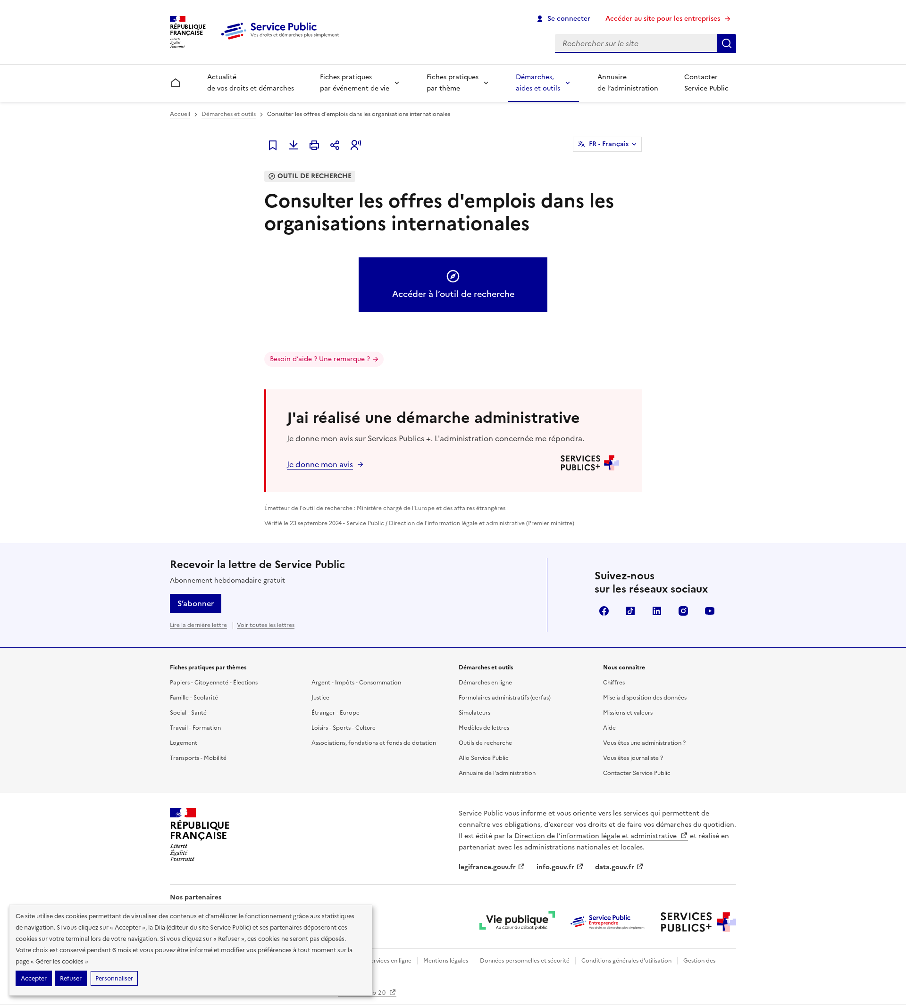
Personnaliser (114, 978)
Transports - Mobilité (198, 758)
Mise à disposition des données (645, 697)
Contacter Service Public (706, 82)
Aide (609, 728)
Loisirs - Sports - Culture (343, 728)
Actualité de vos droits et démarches (250, 82)
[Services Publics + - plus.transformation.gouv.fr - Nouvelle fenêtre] (698, 922)
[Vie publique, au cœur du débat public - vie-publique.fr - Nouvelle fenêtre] (517, 922)
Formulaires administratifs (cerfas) (505, 697)
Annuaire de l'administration (497, 773)
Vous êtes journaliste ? (633, 758)
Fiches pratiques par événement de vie (354, 82)
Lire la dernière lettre (198, 625)
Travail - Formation (195, 728)
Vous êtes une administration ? (644, 743)
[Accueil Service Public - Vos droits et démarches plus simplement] (282, 40)
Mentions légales (445, 960)
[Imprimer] (314, 145)
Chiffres (614, 682)
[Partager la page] (335, 145)
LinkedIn (656, 610)
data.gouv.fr (614, 867)
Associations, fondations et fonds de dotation (373, 743)
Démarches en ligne (485, 682)
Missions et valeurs (628, 712)
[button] (355, 145)
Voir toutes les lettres (265, 625)
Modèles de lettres (484, 728)
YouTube (709, 610)
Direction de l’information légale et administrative (596, 836)
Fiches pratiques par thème (452, 82)
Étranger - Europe (335, 712)
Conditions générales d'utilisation (626, 960)
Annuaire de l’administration (627, 82)
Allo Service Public (484, 758)
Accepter (34, 978)
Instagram (683, 610)
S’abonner (195, 603)
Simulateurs (474, 712)
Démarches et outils (228, 114)
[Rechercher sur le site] (726, 43)
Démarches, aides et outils (538, 82)
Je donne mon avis (320, 464)
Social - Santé (188, 712)
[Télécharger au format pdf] (293, 145)
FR (609, 144)
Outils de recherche (485, 743)
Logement (183, 743)
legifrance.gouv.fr (487, 867)
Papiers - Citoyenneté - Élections (214, 682)
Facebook (604, 610)
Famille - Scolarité (194, 697)
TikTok (630, 610)
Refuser (71, 978)
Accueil (180, 114)
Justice (320, 697)
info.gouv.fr (555, 867)
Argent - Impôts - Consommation (356, 682)
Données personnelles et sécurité (525, 960)
